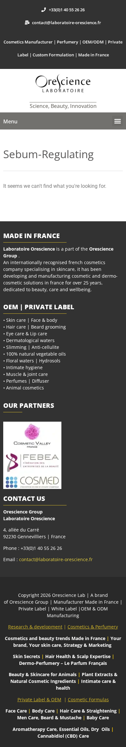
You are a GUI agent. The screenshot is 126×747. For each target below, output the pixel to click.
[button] (117, 121)
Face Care (16, 711)
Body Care (43, 711)
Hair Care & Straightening (89, 711)
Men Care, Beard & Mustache (49, 717)
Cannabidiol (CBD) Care (63, 736)
